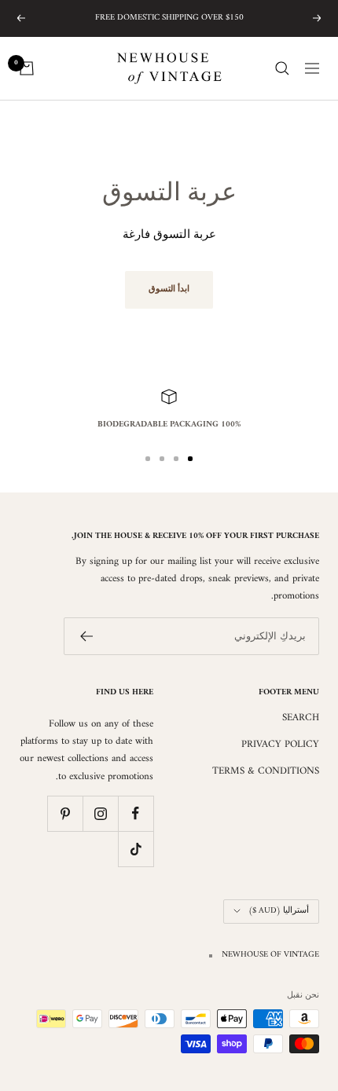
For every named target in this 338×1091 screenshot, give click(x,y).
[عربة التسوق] (27, 68)
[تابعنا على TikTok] (135, 848)
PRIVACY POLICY (280, 744)
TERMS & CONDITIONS (265, 771)
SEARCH (300, 718)
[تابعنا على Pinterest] (65, 813)
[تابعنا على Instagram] (100, 813)
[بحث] (282, 68)
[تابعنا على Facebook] (135, 813)
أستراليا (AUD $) (278, 910)
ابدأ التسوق (169, 289)
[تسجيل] (86, 636)
